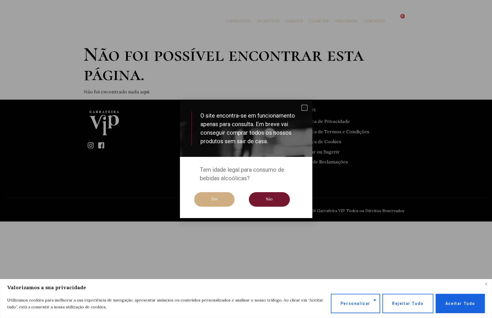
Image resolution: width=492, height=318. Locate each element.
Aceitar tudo (460, 303)
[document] (246, 159)
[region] (246, 298)
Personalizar (355, 303)
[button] (304, 108)
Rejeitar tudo (408, 303)
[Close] (486, 283)
